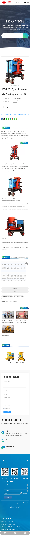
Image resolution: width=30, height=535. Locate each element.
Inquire (7, 114)
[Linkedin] (11, 507)
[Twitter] (16, 507)
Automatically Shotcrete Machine (9, 304)
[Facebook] (8, 507)
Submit (7, 411)
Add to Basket (21, 114)
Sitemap (18, 503)
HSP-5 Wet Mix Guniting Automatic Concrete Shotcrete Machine (9, 362)
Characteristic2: (6, 101)
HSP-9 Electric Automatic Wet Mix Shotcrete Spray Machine (20, 362)
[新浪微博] (13, 507)
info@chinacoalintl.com (11, 449)
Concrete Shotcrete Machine (8, 299)
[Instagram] (19, 507)
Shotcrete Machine (18, 296)
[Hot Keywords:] (26, 35)
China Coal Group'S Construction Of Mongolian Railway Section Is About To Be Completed (7, 334)
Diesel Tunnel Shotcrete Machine (9, 301)
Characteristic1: (6, 98)
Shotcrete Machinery (7, 296)
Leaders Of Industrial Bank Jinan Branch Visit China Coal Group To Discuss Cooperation (7, 321)
